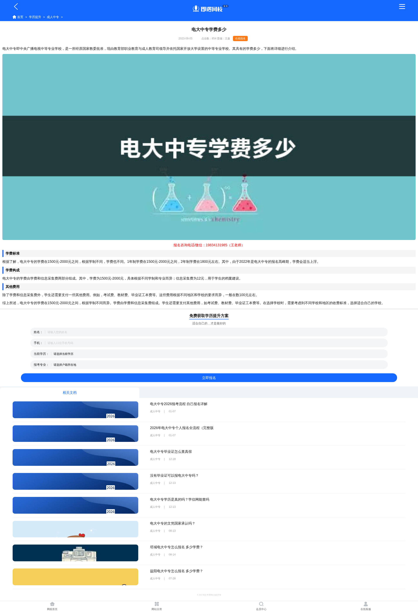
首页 (20, 17)
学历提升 (35, 17)
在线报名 (240, 38)
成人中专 (53, 17)
